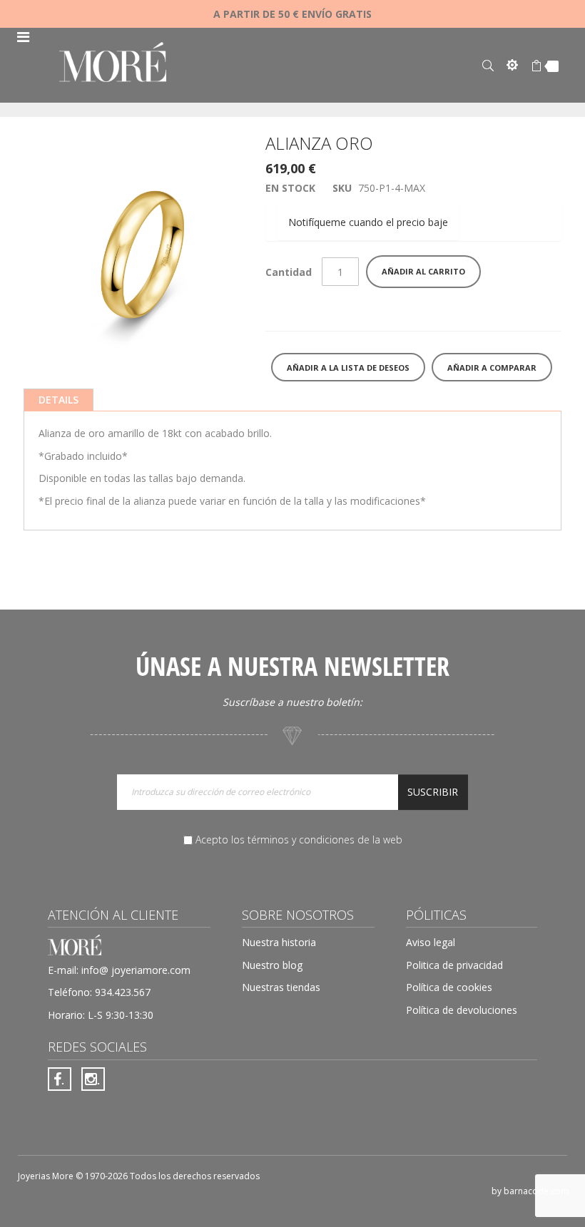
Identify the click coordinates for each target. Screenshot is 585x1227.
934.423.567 (123, 992)
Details (58, 399)
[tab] (58, 400)
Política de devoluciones (461, 1010)
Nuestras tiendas (281, 987)
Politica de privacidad (454, 965)
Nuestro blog (272, 965)
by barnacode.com (530, 1191)
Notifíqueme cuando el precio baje (368, 222)
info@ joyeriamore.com (135, 970)
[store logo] (112, 64)
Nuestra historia (279, 942)
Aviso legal (430, 942)
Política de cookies (449, 987)
